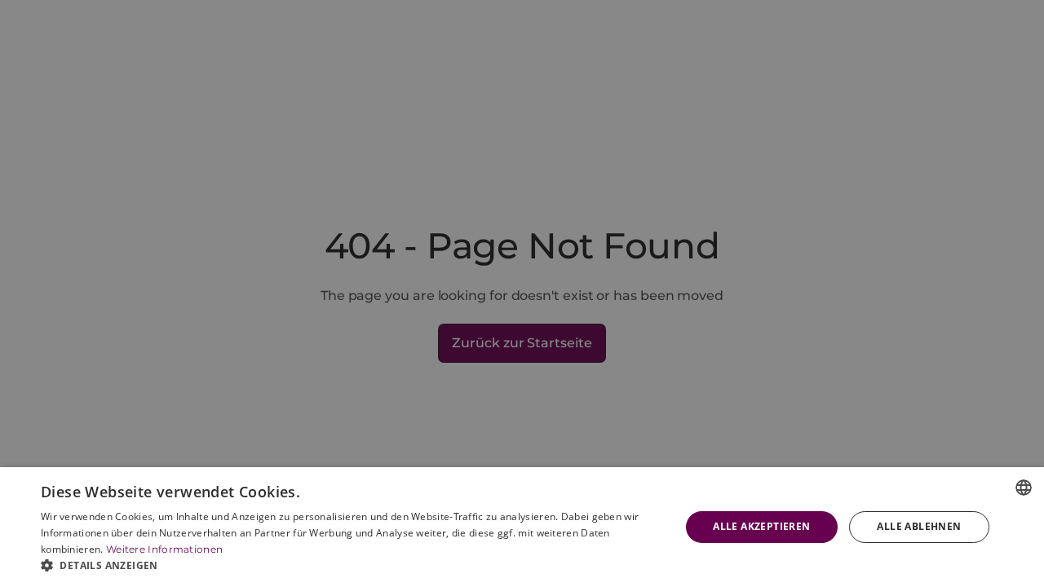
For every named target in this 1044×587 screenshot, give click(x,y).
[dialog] (522, 527)
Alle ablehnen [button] (919, 526)
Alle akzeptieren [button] (761, 526)
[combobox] (1023, 487)
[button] (351, 566)
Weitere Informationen (164, 549)
